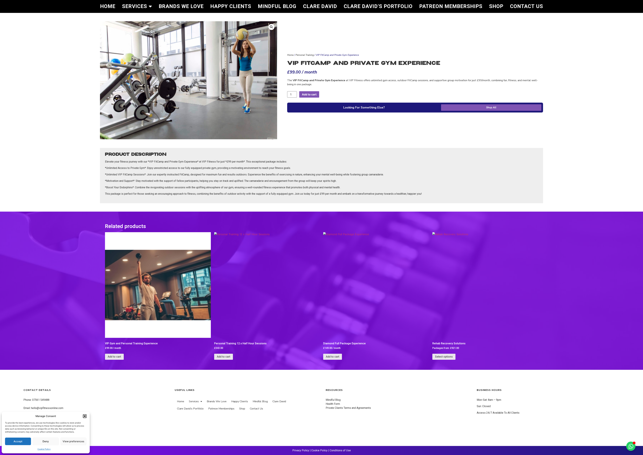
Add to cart (309, 94)
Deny (46, 441)
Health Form (333, 403)
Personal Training (305, 55)
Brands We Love (181, 6)
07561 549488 (40, 399)
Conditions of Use (340, 450)
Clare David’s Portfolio (378, 6)
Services (134, 6)
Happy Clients (230, 6)
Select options (444, 356)
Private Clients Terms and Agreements (348, 407)
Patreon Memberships (450, 6)
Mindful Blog (277, 6)
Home (107, 6)
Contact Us (526, 6)
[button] (84, 416)
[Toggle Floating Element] (630, 446)
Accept (18, 441)
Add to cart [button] (114, 356)
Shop (496, 6)
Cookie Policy (44, 449)
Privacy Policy (300, 450)
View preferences (73, 441)
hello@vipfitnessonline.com (47, 408)
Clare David (320, 6)
